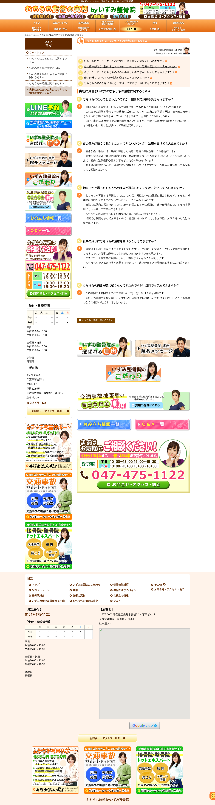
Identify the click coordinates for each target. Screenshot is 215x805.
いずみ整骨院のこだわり (86, 584)
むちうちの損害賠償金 (85, 601)
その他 (158, 584)
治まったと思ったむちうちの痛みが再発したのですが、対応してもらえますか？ (129, 72)
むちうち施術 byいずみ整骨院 (107, 799)
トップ (36, 22)
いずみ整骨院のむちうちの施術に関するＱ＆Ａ (48, 76)
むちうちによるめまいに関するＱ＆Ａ (48, 60)
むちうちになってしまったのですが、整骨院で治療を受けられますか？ (124, 61)
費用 (75, 590)
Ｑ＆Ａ (36, 35)
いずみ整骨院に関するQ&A (44, 68)
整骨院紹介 (38, 595)
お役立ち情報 (121, 595)
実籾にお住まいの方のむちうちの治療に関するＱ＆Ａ (48, 91)
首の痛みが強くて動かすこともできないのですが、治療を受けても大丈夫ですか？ (130, 66)
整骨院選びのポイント (126, 590)
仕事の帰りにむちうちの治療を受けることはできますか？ (117, 77)
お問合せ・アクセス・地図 (47, 411)
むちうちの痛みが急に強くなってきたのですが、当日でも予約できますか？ (127, 83)
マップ (142, 725)
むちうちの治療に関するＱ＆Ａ (97, 320)
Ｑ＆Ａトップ (36, 52)
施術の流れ (79, 595)
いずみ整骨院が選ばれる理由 (48, 601)
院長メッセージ (41, 590)
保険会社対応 (121, 584)
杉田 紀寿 (178, 50)
